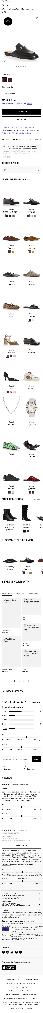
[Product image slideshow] (21, 43)
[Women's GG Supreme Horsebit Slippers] (31, 267)
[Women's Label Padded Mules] (10, 554)
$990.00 (6, 100)
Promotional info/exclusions (20, 938)
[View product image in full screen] (5, 60)
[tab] (7, 593)
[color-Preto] (24, 531)
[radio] (6, 215)
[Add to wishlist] (37, 18)
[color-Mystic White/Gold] (31, 216)
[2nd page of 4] (19, 681)
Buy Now (21, 119)
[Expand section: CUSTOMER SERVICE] (21, 893)
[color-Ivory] (33, 320)
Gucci (5, 5)
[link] (11, 212)
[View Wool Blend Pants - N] (11, 651)
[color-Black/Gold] (28, 216)
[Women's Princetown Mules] (31, 195)
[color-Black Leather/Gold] (10, 216)
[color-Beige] (33, 252)
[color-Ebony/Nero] (35, 216)
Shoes (8, 1)
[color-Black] (30, 320)
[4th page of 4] (28, 681)
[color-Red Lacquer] (30, 492)
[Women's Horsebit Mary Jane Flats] (11, 299)
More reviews (21, 845)
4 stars (4, 716)
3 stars (4, 720)
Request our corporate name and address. (23, 1004)
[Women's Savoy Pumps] (11, 372)
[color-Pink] (14, 392)
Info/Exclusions (25, 133)
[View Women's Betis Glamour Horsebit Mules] (31, 658)
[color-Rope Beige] (11, 392)
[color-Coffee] (9, 252)
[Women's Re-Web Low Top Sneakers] (31, 372)
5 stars (5, 711)
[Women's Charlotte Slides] (31, 299)
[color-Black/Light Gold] (7, 216)
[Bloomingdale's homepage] (3, 1)
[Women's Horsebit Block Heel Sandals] (11, 336)
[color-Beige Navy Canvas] (13, 216)
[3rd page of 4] (23, 681)
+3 (16, 216)
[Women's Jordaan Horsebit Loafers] (11, 195)
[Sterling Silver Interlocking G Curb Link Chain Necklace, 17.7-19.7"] (11, 408)
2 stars (4, 724)
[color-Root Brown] (28, 531)
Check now (35, 938)
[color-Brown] (30, 252)
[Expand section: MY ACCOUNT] (21, 899)
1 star (5, 728)
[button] (21, 43)
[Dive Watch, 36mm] (31, 408)
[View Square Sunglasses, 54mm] (31, 606)
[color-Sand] (13, 252)
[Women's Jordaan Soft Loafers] (11, 231)
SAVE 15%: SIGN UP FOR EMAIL (21, 864)
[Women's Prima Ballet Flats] (31, 440)
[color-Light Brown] (8, 356)
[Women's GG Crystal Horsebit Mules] (31, 472)
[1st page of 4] (14, 681)
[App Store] (9, 967)
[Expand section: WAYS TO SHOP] (21, 910)
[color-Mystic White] (14, 356)
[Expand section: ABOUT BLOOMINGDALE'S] (21, 904)
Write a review (36, 702)
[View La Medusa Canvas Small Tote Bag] (31, 632)
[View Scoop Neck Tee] (11, 613)
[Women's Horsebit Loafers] (31, 336)
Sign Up (30, 127)
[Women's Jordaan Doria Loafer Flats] (31, 231)
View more (7, 157)
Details (13, 100)
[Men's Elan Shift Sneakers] (11, 472)
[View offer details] (21, 169)
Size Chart (10, 87)
